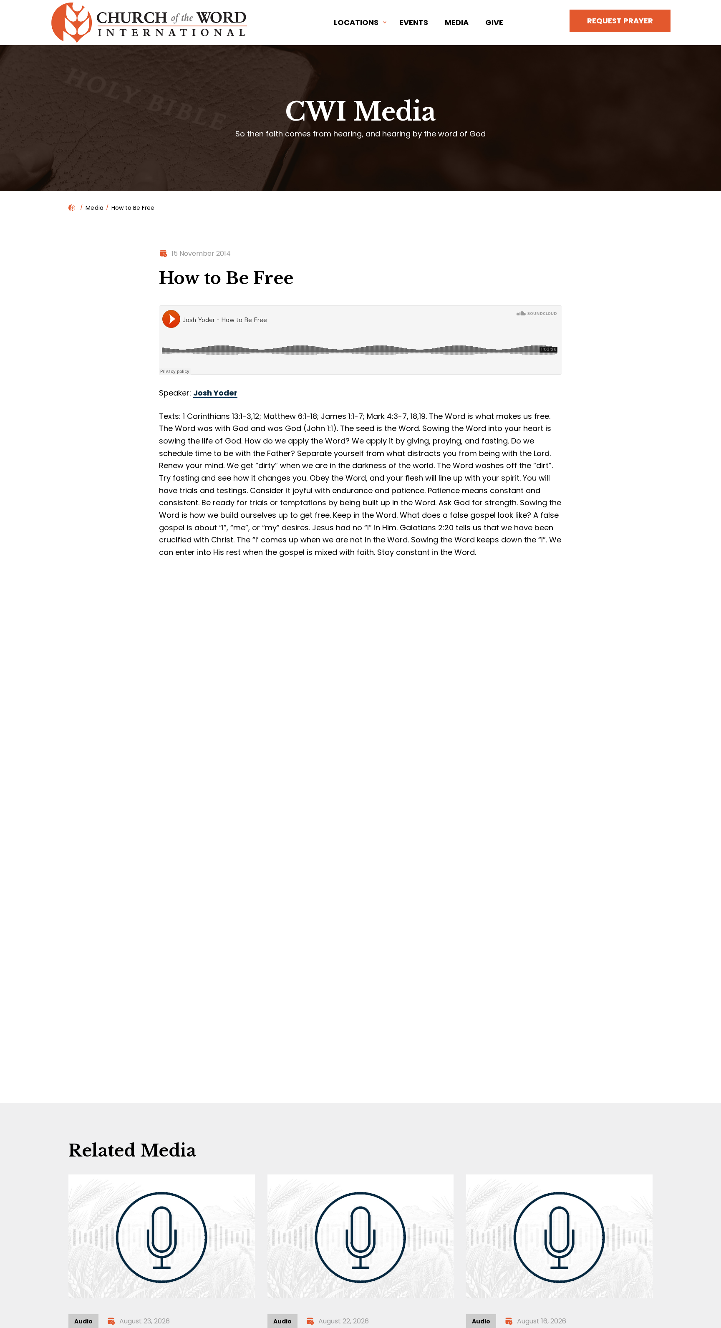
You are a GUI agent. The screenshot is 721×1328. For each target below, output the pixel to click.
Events (413, 22)
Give (494, 22)
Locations (356, 22)
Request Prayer (620, 20)
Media (457, 22)
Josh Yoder (215, 393)
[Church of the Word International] (150, 22)
